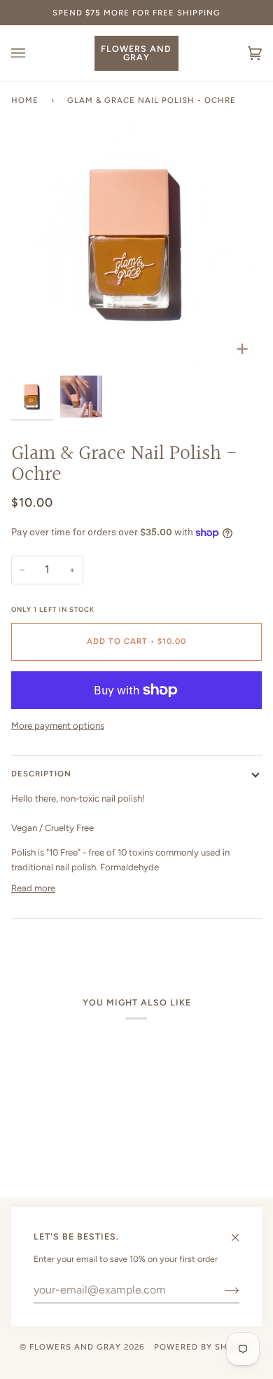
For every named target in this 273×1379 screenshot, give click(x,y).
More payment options (57, 725)
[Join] (220, 1290)
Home (24, 100)
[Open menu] (32, 53)
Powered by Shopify (203, 1347)
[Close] (241, 1231)
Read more (33, 888)
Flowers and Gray (75, 1347)
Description (41, 773)
